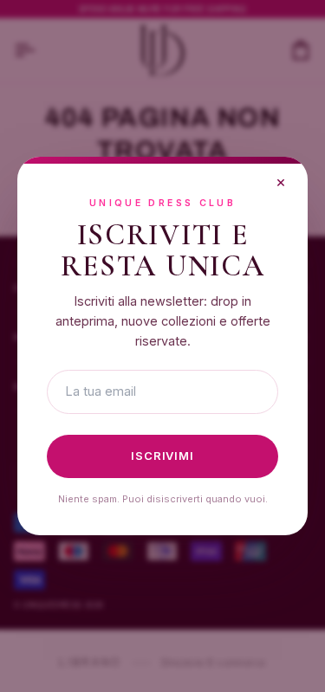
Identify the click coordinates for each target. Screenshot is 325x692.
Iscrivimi (162, 455)
